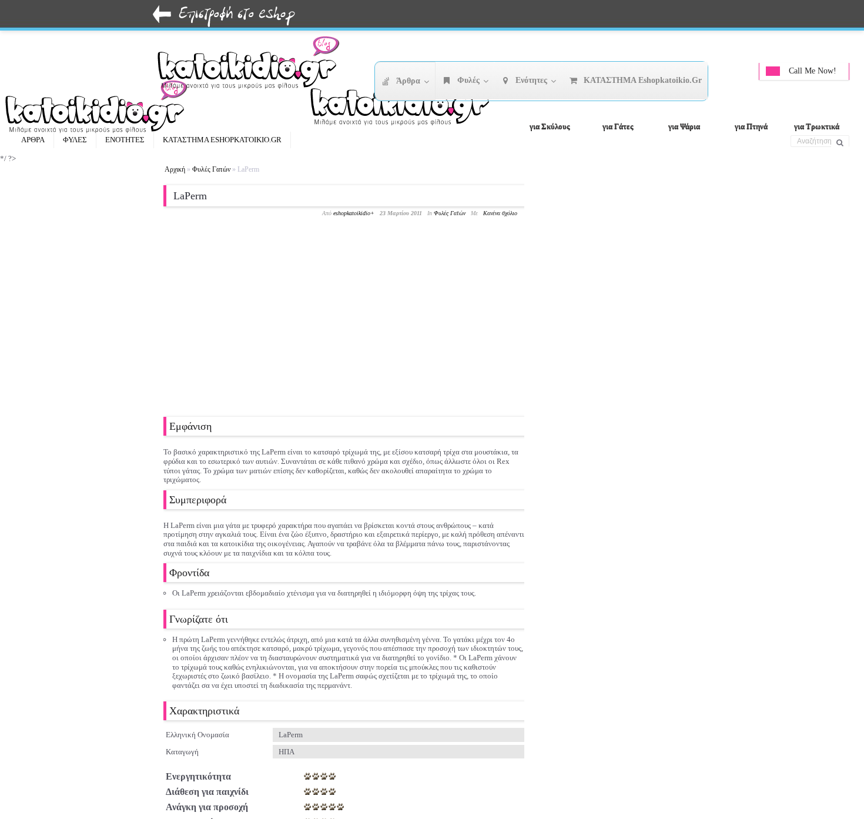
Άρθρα (33, 139)
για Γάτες (617, 126)
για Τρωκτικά (816, 126)
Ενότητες (125, 139)
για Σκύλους (550, 126)
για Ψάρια (684, 126)
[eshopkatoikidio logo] (406, 103)
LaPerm (190, 196)
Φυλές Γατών (211, 169)
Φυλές (75, 139)
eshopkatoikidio (351, 213)
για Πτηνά (751, 126)
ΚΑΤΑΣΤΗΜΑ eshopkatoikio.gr (222, 139)
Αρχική (175, 169)
